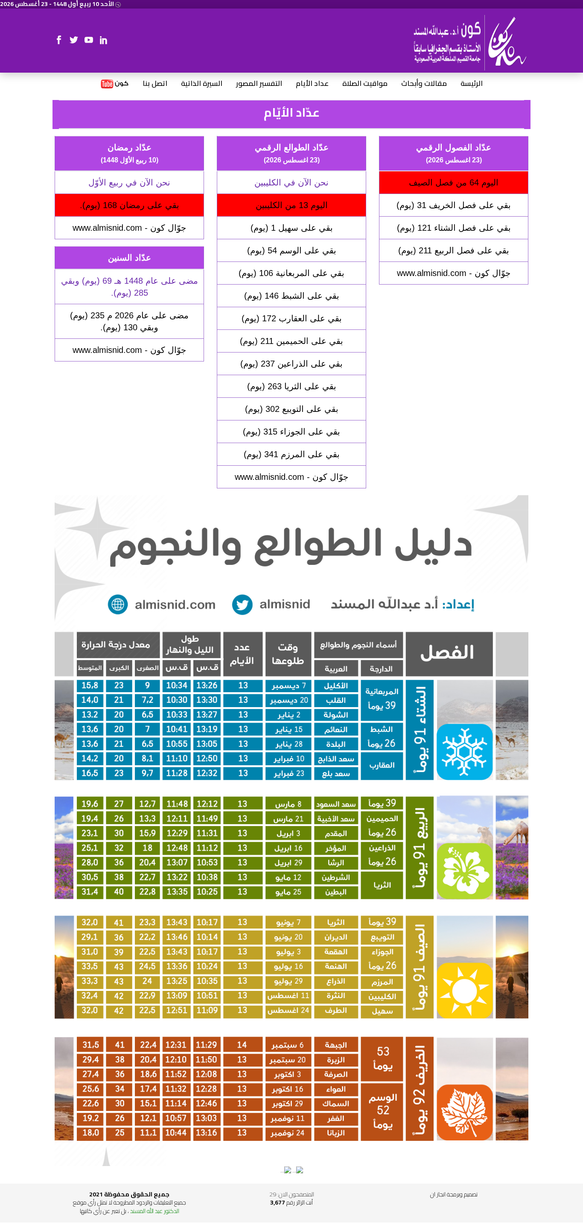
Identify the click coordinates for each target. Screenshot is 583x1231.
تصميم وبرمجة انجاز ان (454, 1194)
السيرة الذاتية (201, 84)
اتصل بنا (155, 84)
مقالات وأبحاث (424, 84)
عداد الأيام (312, 84)
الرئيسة (472, 84)
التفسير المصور (259, 84)
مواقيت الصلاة (365, 84)
